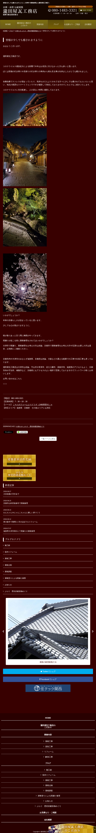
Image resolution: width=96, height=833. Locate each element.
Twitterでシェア (49, 671)
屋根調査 (8, 572)
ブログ (11, 31)
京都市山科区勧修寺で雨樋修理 (15, 502)
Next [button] (93, 631)
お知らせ (18, 31)
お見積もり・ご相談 (48, 813)
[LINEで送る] (22, 432)
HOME (5, 31)
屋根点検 (8, 565)
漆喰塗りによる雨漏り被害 (15, 578)
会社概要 (48, 820)
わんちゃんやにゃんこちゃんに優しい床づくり (21, 511)
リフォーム (49, 752)
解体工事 (49, 757)
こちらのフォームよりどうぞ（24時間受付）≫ (32, 405)
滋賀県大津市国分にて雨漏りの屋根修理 (19, 530)
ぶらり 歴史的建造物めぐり (31, 31)
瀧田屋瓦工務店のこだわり (48, 726)
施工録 (7, 545)
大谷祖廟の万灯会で (11, 493)
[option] (48, 631)
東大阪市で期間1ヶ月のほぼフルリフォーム (20, 520)
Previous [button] (3, 631)
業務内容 (48, 735)
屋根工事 (8, 558)
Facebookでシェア (48, 679)
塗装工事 (49, 746)
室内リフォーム (11, 552)
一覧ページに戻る (48, 439)
